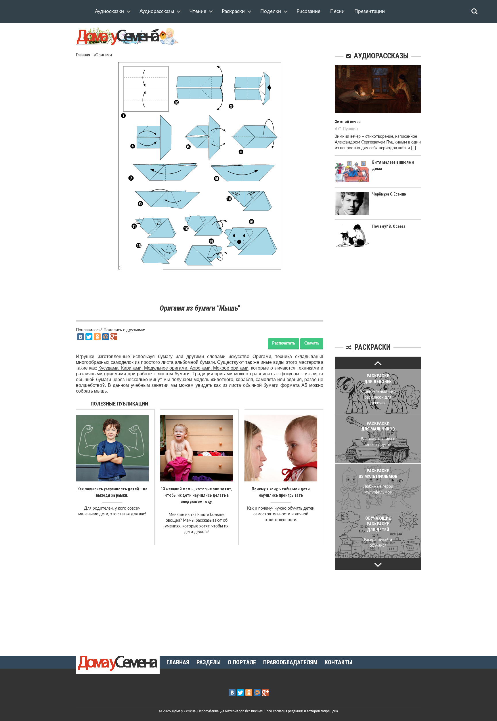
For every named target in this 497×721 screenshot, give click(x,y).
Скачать (311, 343)
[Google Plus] (113, 336)
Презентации (369, 11)
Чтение (198, 11)
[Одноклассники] (97, 336)
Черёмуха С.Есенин (389, 194)
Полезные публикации (119, 404)
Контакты (338, 662)
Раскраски (233, 11)
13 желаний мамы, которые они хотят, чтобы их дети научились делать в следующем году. (196, 495)
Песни (337, 11)
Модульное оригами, (167, 368)
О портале (242, 662)
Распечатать (283, 343)
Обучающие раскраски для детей (378, 524)
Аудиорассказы (156, 11)
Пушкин (350, 129)
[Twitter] (88, 336)
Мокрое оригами (230, 368)
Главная (83, 55)
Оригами (103, 55)
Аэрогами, (201, 368)
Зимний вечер (347, 121)
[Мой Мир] (105, 336)
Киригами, (132, 368)
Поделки (270, 11)
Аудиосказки (109, 11)
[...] (413, 148)
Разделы (208, 662)
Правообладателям (290, 662)
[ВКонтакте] (80, 336)
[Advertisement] (199, 287)
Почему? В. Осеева (389, 226)
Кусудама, (109, 368)
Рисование (308, 11)
